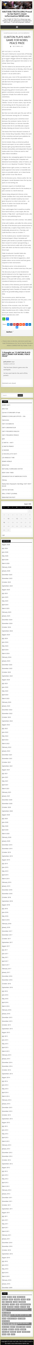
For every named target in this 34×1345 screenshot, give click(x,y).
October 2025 (6, 582)
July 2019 (5, 863)
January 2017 (6, 972)
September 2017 (7, 942)
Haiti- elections (6, 1313)
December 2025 (7, 574)
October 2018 (6, 897)
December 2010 (7, 1242)
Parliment (23, 1329)
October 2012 (6, 1160)
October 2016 (6, 983)
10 (8, 518)
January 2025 (6, 616)
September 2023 (7, 676)
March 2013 (5, 1141)
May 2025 (5, 601)
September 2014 (7, 1074)
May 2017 (5, 957)
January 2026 (6, 571)
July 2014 (5, 1081)
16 (4, 522)
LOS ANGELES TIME (8, 457)
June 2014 (5, 1085)
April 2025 (5, 605)
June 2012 (5, 1175)
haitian (4, 1318)
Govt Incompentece (23, 33)
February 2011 (6, 1235)
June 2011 (5, 1220)
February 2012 (6, 1190)
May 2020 (5, 826)
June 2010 (5, 1265)
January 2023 (6, 706)
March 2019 (5, 878)
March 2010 (5, 1276)
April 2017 (5, 961)
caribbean (16, 1299)
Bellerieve (4, 1299)
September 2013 (7, 1119)
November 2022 (7, 713)
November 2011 (7, 1201)
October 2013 (6, 1115)
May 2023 (5, 691)
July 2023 (5, 683)
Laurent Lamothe (21, 1327)
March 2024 (5, 653)
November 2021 (7, 758)
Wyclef (13, 1334)
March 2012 (5, 1186)
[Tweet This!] (8, 324)
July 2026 (5, 548)
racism (4, 1334)
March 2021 (5, 788)
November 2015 (7, 1021)
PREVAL (4, 480)
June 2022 (5, 732)
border (11, 1299)
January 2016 (6, 1014)
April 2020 (5, 830)
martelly (4, 1329)
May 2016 (5, 999)
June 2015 (5, 1040)
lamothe (13, 1327)
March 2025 (5, 608)
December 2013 (7, 1107)
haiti (28, 1307)
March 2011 (5, 1231)
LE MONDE (5, 450)
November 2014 (7, 1066)
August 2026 (6, 544)
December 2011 (7, 1197)
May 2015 (5, 1044)
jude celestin (5, 1327)
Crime (17, 1304)
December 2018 (7, 890)
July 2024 (5, 638)
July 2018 (5, 908)
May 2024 (5, 646)
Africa (4, 1297)
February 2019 (6, 882)
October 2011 (6, 1205)
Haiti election (5, 1321)
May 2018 (5, 916)
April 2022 (5, 740)
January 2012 (6, 1194)
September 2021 (7, 766)
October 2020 (6, 807)
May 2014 (5, 1089)
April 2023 (5, 695)
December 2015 (7, 1017)
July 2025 (5, 593)
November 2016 (7, 980)
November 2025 (7, 578)
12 (17, 518)
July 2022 (5, 728)
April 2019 (5, 875)
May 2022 (5, 736)
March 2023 (5, 698)
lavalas (28, 1327)
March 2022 (5, 743)
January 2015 (6, 1059)
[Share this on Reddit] (20, 324)
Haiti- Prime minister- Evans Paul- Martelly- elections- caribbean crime (16, 1315)
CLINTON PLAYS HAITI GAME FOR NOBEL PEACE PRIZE (17, 40)
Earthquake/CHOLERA (11, 33)
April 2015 (5, 1047)
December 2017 (7, 931)
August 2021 (6, 770)
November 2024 (7, 623)
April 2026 (5, 559)
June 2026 (5, 552)
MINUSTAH (5, 465)
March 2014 (5, 1096)
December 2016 (7, 976)
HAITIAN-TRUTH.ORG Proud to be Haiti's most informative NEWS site (17, 13)
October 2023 (6, 672)
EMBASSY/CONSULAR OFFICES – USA (13, 416)
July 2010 (5, 1261)
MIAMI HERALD (7, 461)
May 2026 (5, 556)
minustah (11, 1329)
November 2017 (7, 935)
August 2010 (6, 1257)
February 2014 (6, 1100)
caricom (23, 1299)
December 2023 (7, 665)
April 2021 (5, 785)
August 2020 (6, 815)
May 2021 (5, 781)
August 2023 (6, 680)
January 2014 (6, 1104)
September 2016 (7, 987)
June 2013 (5, 1130)
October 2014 (6, 1070)
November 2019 (7, 848)
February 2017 (6, 968)
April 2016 (5, 1002)
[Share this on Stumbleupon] (23, 324)
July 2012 (5, 1171)
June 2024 (5, 642)
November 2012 (7, 1156)
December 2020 (7, 800)
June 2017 (5, 953)
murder (17, 1329)
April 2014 (5, 1092)
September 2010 (7, 1254)
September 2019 (7, 856)
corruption (5, 1304)
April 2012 (5, 1182)
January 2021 (6, 796)
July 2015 (5, 1036)
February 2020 (6, 837)
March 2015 (5, 1051)
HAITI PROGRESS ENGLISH (10, 431)
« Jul (3, 535)
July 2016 (5, 991)
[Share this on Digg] (26, 324)
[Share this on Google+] (14, 324)
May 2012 (5, 1179)
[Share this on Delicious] (17, 327)
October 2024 (6, 627)
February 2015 (6, 1055)
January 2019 (6, 886)
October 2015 (6, 1025)
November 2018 (7, 893)
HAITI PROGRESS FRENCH (10, 435)
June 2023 (5, 687)
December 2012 (7, 1152)
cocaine (15, 1302)
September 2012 (7, 1164)
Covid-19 (12, 1304)
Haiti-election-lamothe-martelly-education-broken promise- (15, 1309)
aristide (9, 1297)
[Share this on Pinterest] (17, 324)
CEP (3, 1302)
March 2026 (5, 563)
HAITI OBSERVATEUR (9, 427)
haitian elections (12, 1318)
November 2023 (7, 668)
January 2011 (6, 1239)
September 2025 (7, 586)
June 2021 (5, 777)
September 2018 (7, 901)
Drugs (4, 1307)
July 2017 (5, 950)
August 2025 (6, 589)
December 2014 (7, 1062)
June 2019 (5, 867)
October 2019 (6, 852)
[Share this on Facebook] (11, 324)
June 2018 (5, 912)
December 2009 (7, 1287)
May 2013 (5, 1134)
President (13, 1332)
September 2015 (7, 1029)
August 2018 (6, 905)
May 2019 (5, 871)
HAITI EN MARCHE (8, 424)
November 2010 (7, 1246)
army (14, 1297)
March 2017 (5, 965)
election (17, 1307)
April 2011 (5, 1227)
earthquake (10, 1307)
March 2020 (5, 833)
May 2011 (5, 1224)
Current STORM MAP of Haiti (11, 412)
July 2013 (5, 1126)
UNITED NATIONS (8, 490)
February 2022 (6, 747)
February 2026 (6, 567)
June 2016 (5, 995)
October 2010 (6, 1250)
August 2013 (6, 1122)
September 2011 (7, 1209)
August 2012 (6, 1167)
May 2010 (5, 1269)
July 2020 (5, 818)
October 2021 (6, 762)
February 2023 (6, 702)
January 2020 (6, 841)
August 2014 (6, 1077)
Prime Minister (26, 1332)
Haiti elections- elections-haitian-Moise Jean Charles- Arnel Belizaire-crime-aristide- (15, 1323)
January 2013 (6, 1149)
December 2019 (7, 845)
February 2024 (6, 657)
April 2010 (5, 1272)
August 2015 (6, 1032)
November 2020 (7, 803)
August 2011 (6, 1212)
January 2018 (6, 927)
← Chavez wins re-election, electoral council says (16, 341)
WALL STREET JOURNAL (9, 493)
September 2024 (7, 631)
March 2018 (5, 920)
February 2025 (6, 612)
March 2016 (5, 1006)
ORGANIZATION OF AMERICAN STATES (14, 476)
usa (9, 1334)
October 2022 (6, 717)
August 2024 (6, 635)
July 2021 (5, 773)
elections (23, 1307)
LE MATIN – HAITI (7, 442)
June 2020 (5, 822)
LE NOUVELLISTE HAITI (9, 454)
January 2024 (6, 661)
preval (19, 1332)
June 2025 (5, 597)
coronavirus (22, 1302)
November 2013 (7, 1111)
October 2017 (6, 938)
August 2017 (6, 946)
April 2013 (5, 1137)
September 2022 (7, 721)
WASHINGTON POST (8, 497)
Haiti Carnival (21, 1318)
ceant (28, 1299)
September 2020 (7, 811)
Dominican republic (25, 1304)
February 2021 (6, 792)
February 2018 (6, 923)
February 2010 (6, 1280)
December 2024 (7, 620)
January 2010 (6, 1284)
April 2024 (5, 650)
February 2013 (6, 1145)
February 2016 (6, 1010)
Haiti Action (5, 420)
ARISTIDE (5, 409)
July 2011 (5, 1216)
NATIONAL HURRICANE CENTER (12, 469)
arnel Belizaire (21, 1297)
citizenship (9, 1302)
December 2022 (7, 710)
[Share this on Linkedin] (30, 324)
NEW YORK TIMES (8, 472)
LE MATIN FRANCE (8, 446)
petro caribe (5, 1332)
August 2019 (6, 860)
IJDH (3, 439)
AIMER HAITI (6, 405)
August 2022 (6, 725)
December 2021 (7, 755)
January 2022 (6, 751)
